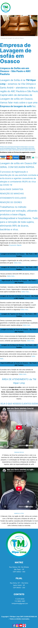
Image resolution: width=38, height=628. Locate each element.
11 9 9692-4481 (20, 601)
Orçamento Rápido (15, 245)
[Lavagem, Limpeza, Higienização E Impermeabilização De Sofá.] (13, 625)
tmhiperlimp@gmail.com (20, 603)
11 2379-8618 (19, 599)
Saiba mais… (18, 263)
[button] (35, 7)
